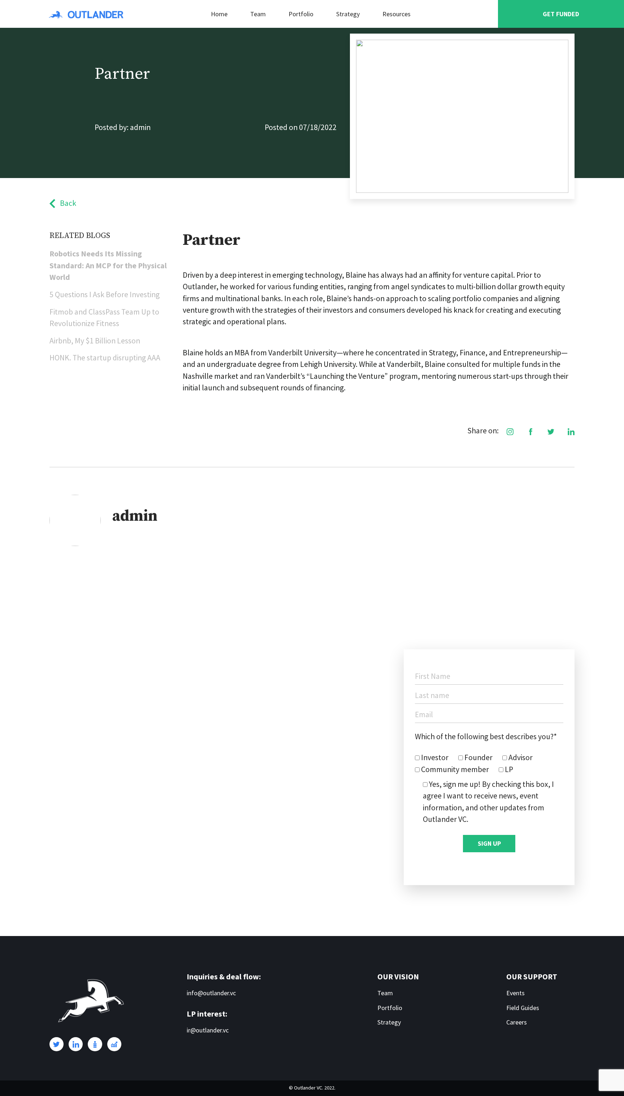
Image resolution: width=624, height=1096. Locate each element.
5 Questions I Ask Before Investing (104, 294)
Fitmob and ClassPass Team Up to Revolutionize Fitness (104, 317)
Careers (516, 1022)
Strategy (348, 14)
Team (258, 14)
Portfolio (301, 14)
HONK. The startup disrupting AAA (104, 358)
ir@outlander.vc (208, 1030)
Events (515, 993)
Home (219, 14)
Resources (396, 14)
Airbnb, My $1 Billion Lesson (94, 341)
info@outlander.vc (211, 993)
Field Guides (522, 1008)
